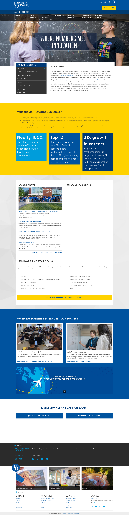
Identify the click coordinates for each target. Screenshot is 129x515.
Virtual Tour (19, 505)
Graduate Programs (24, 75)
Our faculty (100, 80)
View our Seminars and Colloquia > (65, 298)
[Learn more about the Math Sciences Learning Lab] (39, 337)
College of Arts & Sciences (26, 19)
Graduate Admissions (46, 500)
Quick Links (107, 8)
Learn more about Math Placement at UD (82, 361)
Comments (64, 513)
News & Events (71, 16)
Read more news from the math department (47, 252)
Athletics (18, 500)
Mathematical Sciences (55, 19)
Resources (21, 89)
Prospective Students (34, 16)
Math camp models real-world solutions (34, 231)
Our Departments (44, 19)
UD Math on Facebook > (90, 416)
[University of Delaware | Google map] (94, 502)
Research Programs (24, 85)
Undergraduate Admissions (48, 498)
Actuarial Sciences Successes (29, 221)
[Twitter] (108, 507)
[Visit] (101, 2)
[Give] (109, 2)
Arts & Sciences (21, 12)
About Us (19, 16)
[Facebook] (96, 507)
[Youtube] (104, 507)
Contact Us (94, 498)
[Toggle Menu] (45, 68)
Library (43, 505)
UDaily (17, 502)
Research (43, 507)
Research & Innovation (86, 16)
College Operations (37, 455)
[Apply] (105, 2)
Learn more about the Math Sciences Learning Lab (35, 361)
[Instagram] (92, 507)
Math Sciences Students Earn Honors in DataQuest (37, 212)
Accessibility (76, 513)
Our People (21, 82)
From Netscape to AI (26, 243)
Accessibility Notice (71, 498)
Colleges (43, 502)
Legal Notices (70, 513)
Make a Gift (21, 92)
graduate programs (64, 80)
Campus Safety (70, 505)
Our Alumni (21, 79)
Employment (19, 507)
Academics (59, 16)
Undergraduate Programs (27, 72)
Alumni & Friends (98, 16)
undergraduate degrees (67, 75)
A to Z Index (69, 507)
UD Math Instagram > (40, 416)
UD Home (16, 19)
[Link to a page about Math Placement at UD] (89, 337)
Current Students (45, 16)
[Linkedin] (100, 507)
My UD (67, 502)
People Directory (70, 500)
